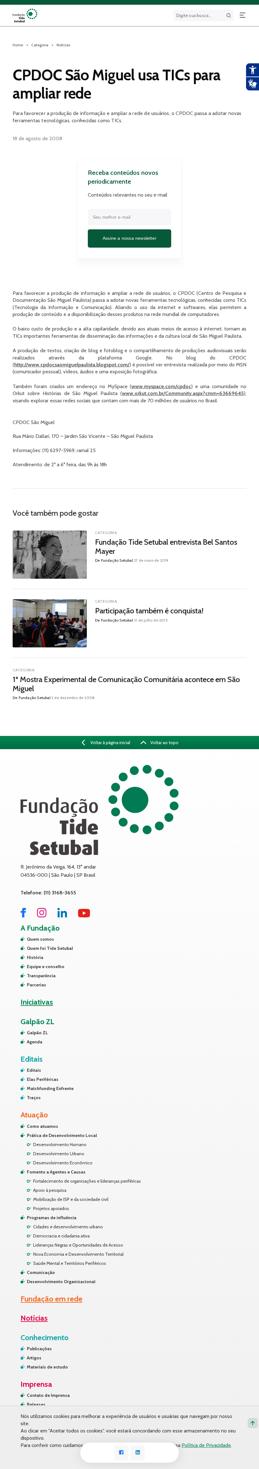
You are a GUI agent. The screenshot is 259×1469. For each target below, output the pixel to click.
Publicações (39, 1348)
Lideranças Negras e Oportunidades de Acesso (78, 1245)
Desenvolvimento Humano (60, 1144)
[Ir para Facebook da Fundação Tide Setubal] (23, 916)
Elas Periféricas (42, 1079)
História (35, 957)
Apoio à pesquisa (49, 1190)
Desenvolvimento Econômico (63, 1163)
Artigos (34, 1358)
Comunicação (41, 1272)
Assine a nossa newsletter (129, 238)
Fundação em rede (51, 1298)
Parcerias (36, 985)
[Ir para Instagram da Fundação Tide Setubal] (41, 916)
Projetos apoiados (51, 1208)
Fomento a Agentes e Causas (56, 1172)
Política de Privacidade (206, 1445)
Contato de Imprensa (48, 1395)
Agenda (34, 1042)
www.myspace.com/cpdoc (161, 386)
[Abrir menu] (242, 15)
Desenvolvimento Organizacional (61, 1281)
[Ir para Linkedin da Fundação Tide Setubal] (62, 916)
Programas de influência (51, 1217)
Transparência (41, 975)
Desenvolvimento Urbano (58, 1153)
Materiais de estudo (47, 1367)
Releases (36, 1404)
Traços (34, 1097)
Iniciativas (37, 1002)
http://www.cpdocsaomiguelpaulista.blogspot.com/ (72, 365)
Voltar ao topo (163, 742)
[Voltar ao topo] (253, 1423)
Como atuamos (42, 1126)
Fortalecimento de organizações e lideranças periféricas (87, 1181)
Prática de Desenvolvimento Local (62, 1135)
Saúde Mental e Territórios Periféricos (69, 1263)
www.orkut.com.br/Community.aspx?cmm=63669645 (183, 393)
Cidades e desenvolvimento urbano (68, 1227)
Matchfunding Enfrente (50, 1088)
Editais (34, 1070)
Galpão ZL (37, 1032)
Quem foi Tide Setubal (50, 948)
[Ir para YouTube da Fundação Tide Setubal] (84, 916)
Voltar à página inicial (109, 742)
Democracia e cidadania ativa (61, 1236)
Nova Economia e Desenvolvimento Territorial (78, 1254)
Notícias (63, 45)
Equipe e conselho (45, 966)
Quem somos (40, 939)
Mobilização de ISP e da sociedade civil (70, 1199)
